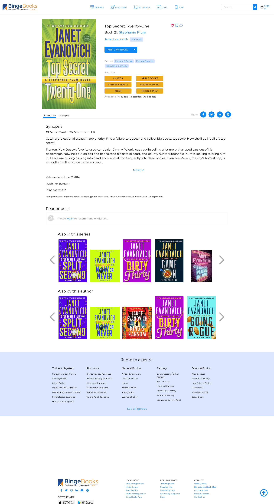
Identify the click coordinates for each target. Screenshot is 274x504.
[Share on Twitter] (212, 114)
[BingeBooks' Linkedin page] (76, 490)
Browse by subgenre (170, 493)
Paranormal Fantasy (166, 391)
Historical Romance (96, 383)
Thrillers (57, 368)
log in (70, 218)
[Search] (255, 7)
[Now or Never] (105, 260)
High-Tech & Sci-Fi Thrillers (64, 387)
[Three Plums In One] (201, 260)
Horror (125, 383)
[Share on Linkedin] (220, 114)
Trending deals (167, 483)
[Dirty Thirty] (137, 260)
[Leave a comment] (181, 25)
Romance (93, 368)
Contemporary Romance (99, 374)
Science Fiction (201, 368)
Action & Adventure (131, 374)
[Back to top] (264, 493)
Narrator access (201, 493)
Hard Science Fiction (201, 383)
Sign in (266, 7)
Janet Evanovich (116, 39)
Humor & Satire (123, 61)
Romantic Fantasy (165, 395)
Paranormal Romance (97, 387)
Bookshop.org (150, 84)
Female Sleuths (144, 61)
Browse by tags (167, 490)
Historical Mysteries (61, 392)
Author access (201, 490)
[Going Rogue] (201, 317)
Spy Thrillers (70, 374)
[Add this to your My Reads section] (177, 25)
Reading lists (166, 487)
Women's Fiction (130, 397)
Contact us (199, 497)
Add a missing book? (136, 493)
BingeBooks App (134, 497)
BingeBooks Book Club (205, 487)
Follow (136, 39)
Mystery (69, 368)
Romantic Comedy (116, 65)
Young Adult (128, 392)
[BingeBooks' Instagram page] (71, 490)
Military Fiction (129, 387)
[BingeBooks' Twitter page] (66, 490)
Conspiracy (57, 374)
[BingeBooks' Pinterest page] (87, 490)
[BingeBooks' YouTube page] (82, 490)
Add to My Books (118, 49)
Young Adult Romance (98, 397)
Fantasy (162, 368)
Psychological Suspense (63, 397)
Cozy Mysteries (59, 378)
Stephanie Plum (132, 32)
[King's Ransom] (137, 317)
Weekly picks (200, 483)
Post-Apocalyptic (200, 392)
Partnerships (132, 490)
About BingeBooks (135, 483)
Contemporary (164, 374)
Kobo (118, 91)
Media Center (132, 487)
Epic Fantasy (163, 381)
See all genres (137, 408)
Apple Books (149, 78)
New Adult (176, 400)
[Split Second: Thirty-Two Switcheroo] (73, 260)
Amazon (118, 78)
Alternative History (201, 378)
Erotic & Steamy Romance (99, 378)
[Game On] (169, 260)
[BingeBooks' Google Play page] (85, 502)
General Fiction (131, 368)
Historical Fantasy (165, 386)
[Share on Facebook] (203, 114)
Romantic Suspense (96, 392)
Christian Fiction (130, 378)
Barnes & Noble (118, 84)
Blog (162, 497)
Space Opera (198, 397)
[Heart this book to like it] (172, 25)
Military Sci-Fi (198, 387)
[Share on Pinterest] (228, 114)
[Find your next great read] (27, 7)
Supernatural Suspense (63, 401)
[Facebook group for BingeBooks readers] (61, 490)
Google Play (150, 91)
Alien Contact (198, 374)
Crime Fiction (58, 383)
